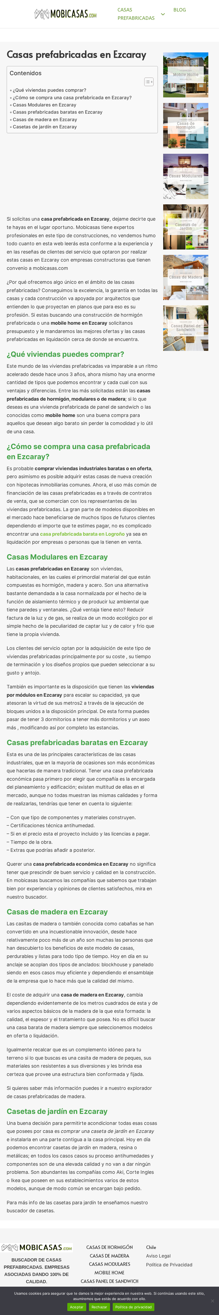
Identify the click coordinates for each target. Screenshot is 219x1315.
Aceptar (77, 1307)
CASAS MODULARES (109, 1264)
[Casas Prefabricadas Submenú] (163, 14)
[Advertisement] (82, 175)
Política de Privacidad (169, 1264)
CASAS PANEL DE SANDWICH (109, 1281)
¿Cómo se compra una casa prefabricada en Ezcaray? (72, 97)
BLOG (179, 10)
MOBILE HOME (109, 1272)
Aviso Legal (158, 1256)
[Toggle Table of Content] (146, 81)
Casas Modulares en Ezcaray (44, 105)
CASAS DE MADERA (109, 1255)
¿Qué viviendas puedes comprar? (49, 90)
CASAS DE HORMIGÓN (109, 1247)
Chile (151, 1247)
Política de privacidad (133, 1307)
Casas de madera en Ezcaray (45, 119)
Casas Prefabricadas (136, 14)
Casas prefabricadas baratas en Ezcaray (58, 112)
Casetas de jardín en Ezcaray (45, 126)
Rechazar (99, 1307)
